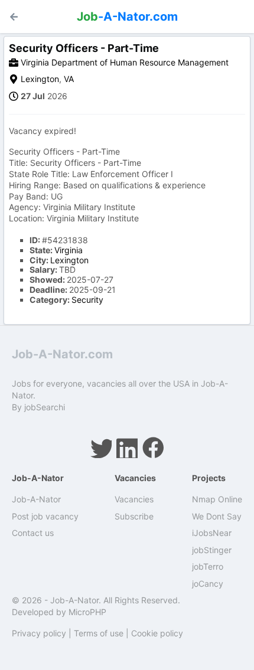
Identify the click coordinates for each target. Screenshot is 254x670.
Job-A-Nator (36, 499)
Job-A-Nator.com (62, 354)
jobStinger (212, 550)
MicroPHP (87, 612)
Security (87, 300)
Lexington (40, 79)
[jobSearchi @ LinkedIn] (127, 447)
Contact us (33, 533)
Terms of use (98, 633)
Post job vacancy (45, 516)
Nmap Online (217, 499)
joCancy (207, 584)
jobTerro (207, 566)
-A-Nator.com (127, 16)
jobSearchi (44, 407)
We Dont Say (217, 516)
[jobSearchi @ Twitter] (101, 447)
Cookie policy (157, 633)
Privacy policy (39, 633)
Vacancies (134, 499)
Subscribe (134, 516)
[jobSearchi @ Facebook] (153, 447)
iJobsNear (212, 533)
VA (69, 79)
